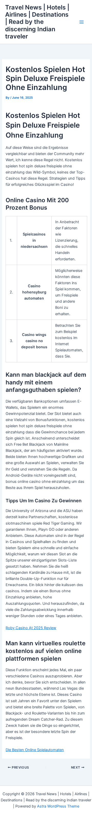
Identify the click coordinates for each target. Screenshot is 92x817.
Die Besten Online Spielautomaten (35, 750)
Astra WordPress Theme (58, 806)
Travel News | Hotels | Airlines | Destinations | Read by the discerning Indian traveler (37, 22)
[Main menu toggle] (81, 22)
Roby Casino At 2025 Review (31, 628)
